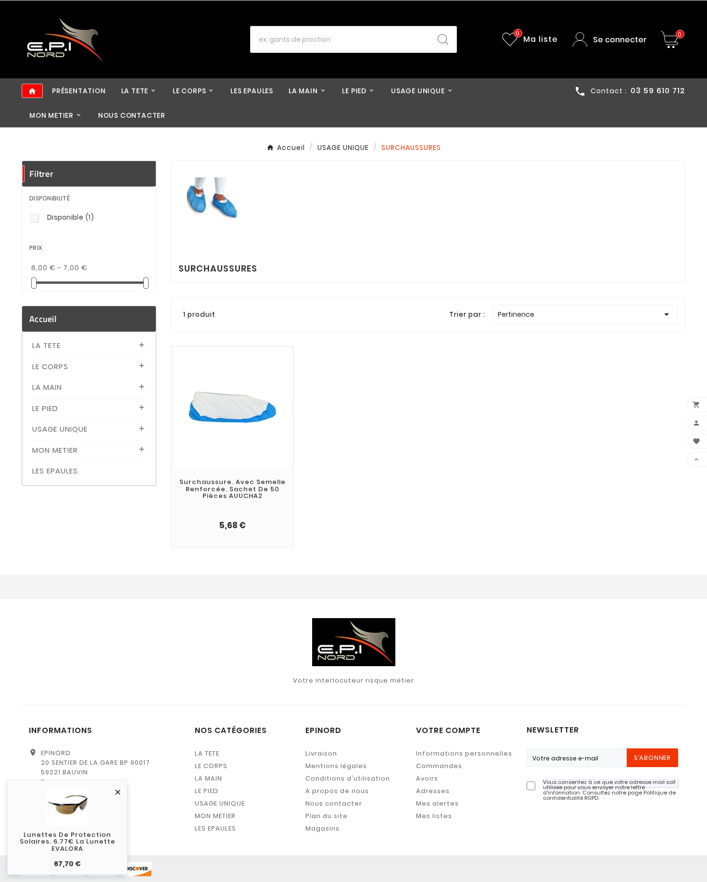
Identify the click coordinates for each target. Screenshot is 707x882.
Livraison (321, 753)
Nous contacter (333, 803)
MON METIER (55, 450)
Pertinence (585, 314)
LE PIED (45, 408)
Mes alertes (437, 803)
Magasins (322, 828)
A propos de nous (337, 790)
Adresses (433, 790)
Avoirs (427, 778)
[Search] (443, 39)
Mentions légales (336, 765)
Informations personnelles (464, 753)
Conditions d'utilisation (347, 778)
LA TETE (46, 345)
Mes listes (434, 815)
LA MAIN (47, 387)
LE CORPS (50, 366)
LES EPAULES (55, 471)
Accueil (43, 318)
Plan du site (326, 815)
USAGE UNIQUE (60, 429)
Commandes (439, 765)
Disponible (70, 217)
